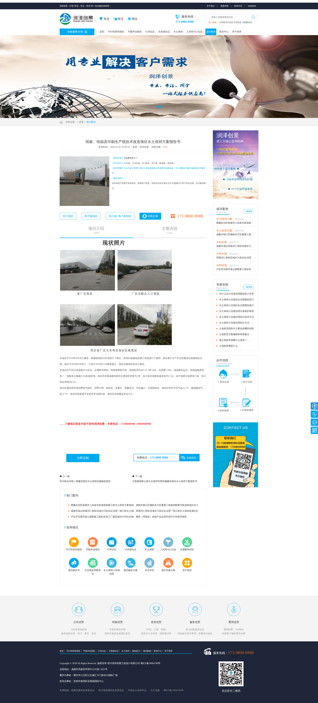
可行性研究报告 (116, 31)
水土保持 (178, 31)
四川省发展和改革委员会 (111, 690)
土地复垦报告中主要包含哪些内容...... (238, 328)
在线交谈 (152, 216)
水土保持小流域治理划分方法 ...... (236, 323)
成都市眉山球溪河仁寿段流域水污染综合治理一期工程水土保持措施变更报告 (110, 511)
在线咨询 (252, 6)
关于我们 (211, 6)
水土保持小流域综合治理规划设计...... (238, 299)
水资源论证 (247, 22)
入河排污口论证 (226, 22)
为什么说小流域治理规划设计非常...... (238, 294)
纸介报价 (68, 216)
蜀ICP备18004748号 (174, 690)
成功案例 (210, 31)
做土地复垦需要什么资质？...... (235, 340)
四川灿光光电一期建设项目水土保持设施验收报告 (85, 479)
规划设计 (136, 651)
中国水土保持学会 (137, 690)
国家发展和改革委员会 (82, 690)
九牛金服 (155, 690)
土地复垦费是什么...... (230, 346)
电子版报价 (91, 216)
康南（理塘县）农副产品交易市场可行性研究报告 (161, 516)
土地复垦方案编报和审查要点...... (236, 334)
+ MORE (248, 211)
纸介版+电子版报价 (120, 216)
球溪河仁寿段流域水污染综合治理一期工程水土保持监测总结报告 (169, 511)
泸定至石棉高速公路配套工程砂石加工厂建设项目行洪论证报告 (103, 516)
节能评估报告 (135, 31)
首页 (102, 31)
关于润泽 (236, 31)
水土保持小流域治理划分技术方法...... (238, 317)
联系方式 (238, 6)
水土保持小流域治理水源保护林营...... (238, 311)
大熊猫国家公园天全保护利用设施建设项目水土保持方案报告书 (164, 479)
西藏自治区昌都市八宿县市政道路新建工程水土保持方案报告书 (103, 505)
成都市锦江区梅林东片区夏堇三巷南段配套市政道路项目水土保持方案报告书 (175, 505)
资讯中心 (223, 31)
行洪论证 (237, 22)
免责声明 (224, 6)
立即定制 (83, 458)
